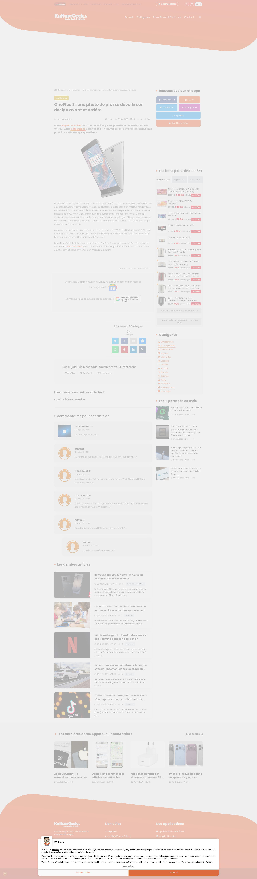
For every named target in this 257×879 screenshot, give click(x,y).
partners (55, 850)
